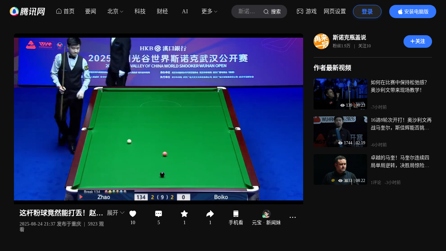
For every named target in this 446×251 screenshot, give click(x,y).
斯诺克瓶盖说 (349, 37)
